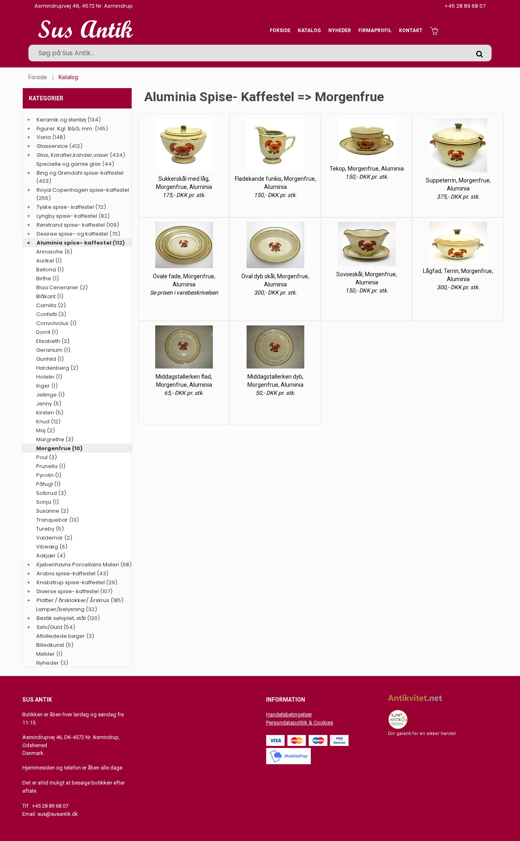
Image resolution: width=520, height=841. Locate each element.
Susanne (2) (52, 511)
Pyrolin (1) (48, 475)
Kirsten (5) (49, 412)
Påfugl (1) (48, 484)
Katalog (309, 30)
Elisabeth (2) (52, 341)
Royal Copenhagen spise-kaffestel (83, 190)
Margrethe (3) (55, 439)
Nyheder (339, 30)
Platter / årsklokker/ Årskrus (73, 600)
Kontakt (410, 30)
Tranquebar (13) (57, 520)
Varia (44, 137)
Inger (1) (47, 386)
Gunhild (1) (50, 359)
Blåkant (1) (49, 296)
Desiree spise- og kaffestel (72, 234)
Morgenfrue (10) (59, 448)
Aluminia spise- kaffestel (74, 243)
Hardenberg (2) (57, 368)
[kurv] (434, 30)
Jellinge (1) (50, 395)
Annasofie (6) (54, 252)
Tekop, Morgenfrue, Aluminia (366, 168)
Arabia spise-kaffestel (66, 573)
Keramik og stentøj (61, 120)
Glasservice (52, 146)
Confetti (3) (51, 314)
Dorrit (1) (47, 332)
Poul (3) (46, 457)
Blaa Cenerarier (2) (62, 287)
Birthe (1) (47, 278)
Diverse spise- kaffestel (68, 591)
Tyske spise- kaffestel (65, 207)
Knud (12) (48, 421)
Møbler (45, 654)
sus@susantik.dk (57, 814)
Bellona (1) (50, 269)
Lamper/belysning (61, 609)
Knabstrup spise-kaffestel (71, 582)
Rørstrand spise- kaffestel (71, 225)
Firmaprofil (375, 30)
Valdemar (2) (54, 538)
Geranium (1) (53, 350)
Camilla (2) (51, 305)
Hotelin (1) (49, 377)
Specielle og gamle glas (68, 164)
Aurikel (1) (49, 260)
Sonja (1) (47, 502)
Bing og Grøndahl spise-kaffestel (80, 173)
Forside (280, 30)
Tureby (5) (50, 529)
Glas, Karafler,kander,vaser (72, 155)
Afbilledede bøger (60, 636)
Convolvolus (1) (56, 323)
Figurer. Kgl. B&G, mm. (65, 128)
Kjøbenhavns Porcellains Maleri (78, 564)
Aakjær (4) (50, 555)
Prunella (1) (50, 466)
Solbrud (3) (51, 493)
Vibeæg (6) (51, 547)
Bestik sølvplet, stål (61, 618)
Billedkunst (50, 645)
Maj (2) (45, 430)
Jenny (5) (48, 403)
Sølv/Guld (49, 627)
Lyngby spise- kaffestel (67, 216)
